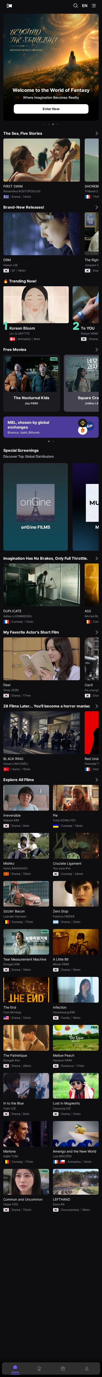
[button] (44, 124)
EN (85, 5)
